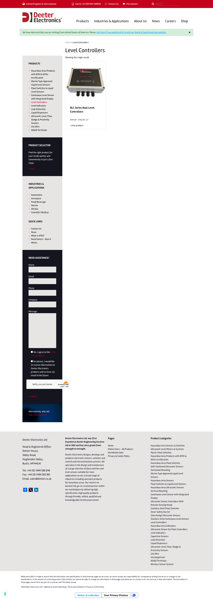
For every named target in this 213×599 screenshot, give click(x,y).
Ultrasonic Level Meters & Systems (167, 449)
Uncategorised (158, 557)
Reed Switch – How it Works (41, 241)
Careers (170, 21)
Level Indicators (38, 105)
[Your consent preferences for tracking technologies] (5, 594)
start (32, 168)
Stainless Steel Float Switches (165, 508)
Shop (184, 21)
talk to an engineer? (38, 414)
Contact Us (113, 3)
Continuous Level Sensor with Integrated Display (42, 97)
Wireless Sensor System (162, 564)
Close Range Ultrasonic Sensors (165, 515)
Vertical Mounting (159, 491)
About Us (140, 21)
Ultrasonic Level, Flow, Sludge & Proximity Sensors (41, 120)
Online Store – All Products (120, 449)
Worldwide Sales (116, 452)
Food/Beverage (38, 201)
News (156, 21)
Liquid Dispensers (39, 112)
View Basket (132, 3)
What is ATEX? (37, 235)
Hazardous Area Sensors (162, 480)
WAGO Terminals (39, 130)
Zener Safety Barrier (160, 511)
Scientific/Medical (40, 212)
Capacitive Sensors (160, 536)
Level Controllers (39, 102)
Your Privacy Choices (116, 595)
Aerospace (36, 198)
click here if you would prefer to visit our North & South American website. (131, 32)
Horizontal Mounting (160, 470)
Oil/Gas (34, 208)
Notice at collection (88, 595)
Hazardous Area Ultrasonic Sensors (167, 487)
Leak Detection (38, 109)
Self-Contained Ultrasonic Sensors (167, 466)
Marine (34, 205)
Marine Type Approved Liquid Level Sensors (41, 83)
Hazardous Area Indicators (163, 525)
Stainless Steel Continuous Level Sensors (170, 518)
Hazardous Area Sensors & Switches (168, 445)
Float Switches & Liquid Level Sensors (42, 90)
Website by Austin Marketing (55, 587)
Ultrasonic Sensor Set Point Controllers (169, 529)
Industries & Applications (111, 21)
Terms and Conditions (76, 587)
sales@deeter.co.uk (41, 479)
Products (82, 21)
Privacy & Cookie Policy (119, 456)
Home (68, 42)
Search (153, 4)
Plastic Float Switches (161, 452)
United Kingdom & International (41, 3)
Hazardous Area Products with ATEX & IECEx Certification (43, 74)
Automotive (36, 195)
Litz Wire (35, 126)
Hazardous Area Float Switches (165, 463)
